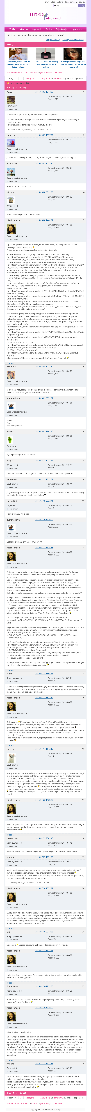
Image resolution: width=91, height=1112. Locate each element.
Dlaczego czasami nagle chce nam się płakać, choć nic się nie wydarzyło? (73, 64)
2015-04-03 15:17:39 (44, 92)
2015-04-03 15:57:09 (44, 135)
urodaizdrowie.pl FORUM (18, 72)
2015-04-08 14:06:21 (44, 220)
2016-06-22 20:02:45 (44, 838)
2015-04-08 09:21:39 (44, 192)
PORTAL (13, 29)
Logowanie (76, 29)
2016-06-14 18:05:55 (44, 673)
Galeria (60, 2)
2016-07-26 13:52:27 (44, 888)
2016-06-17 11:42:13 (44, 749)
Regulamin (36, 29)
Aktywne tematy (53, 39)
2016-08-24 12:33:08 (44, 986)
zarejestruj (59, 78)
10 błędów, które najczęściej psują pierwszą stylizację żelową (46, 64)
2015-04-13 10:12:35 (44, 460)
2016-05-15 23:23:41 (44, 501)
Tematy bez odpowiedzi (73, 39)
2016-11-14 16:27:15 (44, 1063)
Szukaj (49, 29)
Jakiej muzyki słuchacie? (51, 72)
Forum (46, 2)
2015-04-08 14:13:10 (44, 366)
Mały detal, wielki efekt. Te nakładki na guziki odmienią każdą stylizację (18, 64)
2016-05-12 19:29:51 (44, 479)
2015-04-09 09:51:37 (44, 398)
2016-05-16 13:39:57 (44, 519)
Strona (10, 363)
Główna (24, 29)
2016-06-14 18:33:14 (44, 697)
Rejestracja (61, 29)
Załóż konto (70, 2)
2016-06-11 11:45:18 (44, 547)
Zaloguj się (80, 2)
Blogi (53, 2)
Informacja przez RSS (19, 83)
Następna (29, 78)
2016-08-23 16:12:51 (44, 950)
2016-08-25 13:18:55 (44, 1007)
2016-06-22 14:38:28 (44, 800)
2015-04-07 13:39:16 (44, 163)
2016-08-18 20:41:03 (44, 931)
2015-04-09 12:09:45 (44, 431)
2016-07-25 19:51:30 (44, 857)
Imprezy (35, 72)
